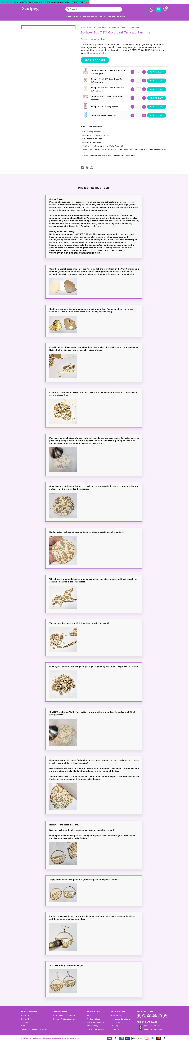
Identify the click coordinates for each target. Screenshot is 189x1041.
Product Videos (93, 1019)
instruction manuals (95, 1022)
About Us (25, 1015)
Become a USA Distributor (64, 1019)
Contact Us (115, 1029)
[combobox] (93, 9)
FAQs (89, 1015)
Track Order (116, 1022)
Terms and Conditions (120, 1019)
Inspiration (90, 17)
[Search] (68, 9)
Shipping (114, 1026)
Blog (103, 17)
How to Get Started (95, 1029)
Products (72, 17)
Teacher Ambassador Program (34, 1029)
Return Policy (117, 1015)
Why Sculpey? (93, 1026)
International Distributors (64, 1015)
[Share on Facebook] (82, 167)
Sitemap (24, 1022)
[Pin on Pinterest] (87, 167)
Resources (115, 17)
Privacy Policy (27, 1019)
